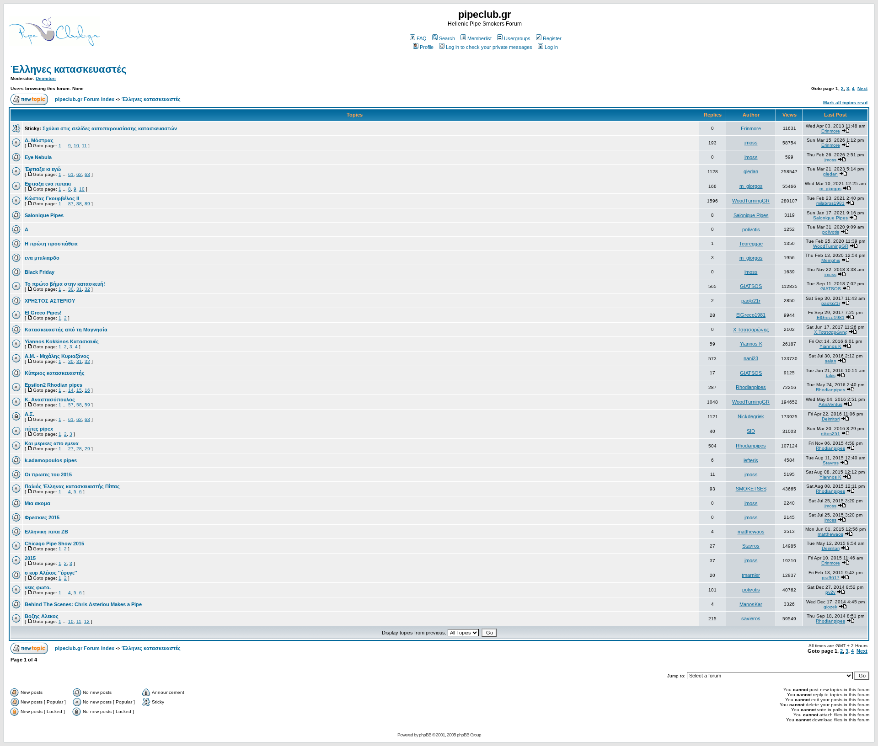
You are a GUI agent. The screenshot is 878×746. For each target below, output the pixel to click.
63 (87, 174)
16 (87, 390)
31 (79, 289)
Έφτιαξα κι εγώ (43, 169)
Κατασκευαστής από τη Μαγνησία (66, 329)
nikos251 (830, 433)
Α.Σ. (29, 414)
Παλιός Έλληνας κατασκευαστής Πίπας (72, 486)
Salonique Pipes (44, 215)
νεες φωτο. (38, 587)
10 (76, 145)
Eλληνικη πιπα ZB (46, 531)
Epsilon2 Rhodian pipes (53, 385)
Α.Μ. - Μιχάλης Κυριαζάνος (57, 356)
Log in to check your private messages (489, 47)
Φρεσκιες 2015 (42, 517)
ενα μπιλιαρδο (42, 258)
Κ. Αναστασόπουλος (50, 399)
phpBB (425, 734)
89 (87, 203)
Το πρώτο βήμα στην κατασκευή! (65, 284)
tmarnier (751, 575)
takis (830, 375)
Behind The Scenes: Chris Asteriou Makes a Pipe (83, 604)
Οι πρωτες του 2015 (48, 474)
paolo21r (750, 301)
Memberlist (479, 38)
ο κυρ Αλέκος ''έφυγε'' (51, 572)
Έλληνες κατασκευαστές (68, 69)
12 (87, 621)
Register (552, 38)
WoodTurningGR (751, 200)
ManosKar (750, 604)
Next (862, 88)
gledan (751, 171)
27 (71, 448)
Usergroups (517, 38)
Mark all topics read (845, 102)
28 (79, 448)
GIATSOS (751, 286)
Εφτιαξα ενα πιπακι (48, 183)
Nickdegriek (751, 416)
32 (87, 289)
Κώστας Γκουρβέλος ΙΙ (52, 198)
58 (79, 404)
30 (71, 289)
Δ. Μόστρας (39, 140)
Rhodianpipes (751, 387)
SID (751, 431)
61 (71, 174)
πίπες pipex (39, 429)
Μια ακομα (37, 503)
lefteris (751, 460)
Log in (551, 47)
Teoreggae (751, 243)
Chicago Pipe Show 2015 (54, 543)
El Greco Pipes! (43, 312)
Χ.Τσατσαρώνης (751, 329)
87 (71, 203)
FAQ (422, 38)
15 (79, 390)
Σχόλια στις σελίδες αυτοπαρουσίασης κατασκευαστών (110, 128)
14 (71, 390)
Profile (427, 47)
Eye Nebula (38, 157)
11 (84, 145)
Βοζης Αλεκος (42, 616)
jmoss (751, 142)
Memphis (830, 260)
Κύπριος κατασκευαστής (55, 373)
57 (71, 404)
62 (79, 174)
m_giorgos (751, 186)
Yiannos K (751, 343)
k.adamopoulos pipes (51, 460)
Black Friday (39, 272)
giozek (830, 606)
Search (447, 38)
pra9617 (831, 577)
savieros (750, 618)
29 (87, 448)
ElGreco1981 (751, 315)
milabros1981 (830, 203)
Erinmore (751, 128)
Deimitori (46, 78)
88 (79, 203)
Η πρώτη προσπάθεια (51, 243)
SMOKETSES (751, 488)
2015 (30, 558)
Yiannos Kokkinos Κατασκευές (62, 341)
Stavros (831, 462)
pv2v (830, 592)
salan (830, 360)
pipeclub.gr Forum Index (84, 99)
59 (87, 404)
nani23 (751, 358)
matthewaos (751, 531)
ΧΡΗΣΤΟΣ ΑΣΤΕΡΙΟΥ (50, 301)
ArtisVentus (830, 404)
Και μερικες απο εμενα (52, 443)
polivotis (751, 229)
